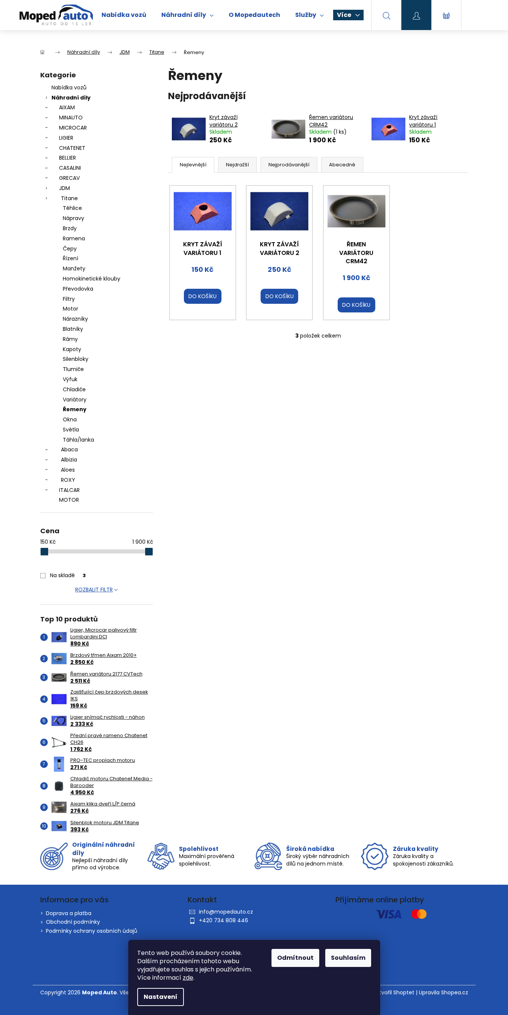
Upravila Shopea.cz (443, 992)
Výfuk (70, 379)
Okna (70, 419)
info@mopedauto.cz (226, 911)
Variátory (74, 399)
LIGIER (66, 138)
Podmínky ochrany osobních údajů (91, 931)
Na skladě (68, 575)
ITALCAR (69, 490)
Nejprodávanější (288, 164)
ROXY (68, 480)
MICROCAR (73, 127)
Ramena (74, 238)
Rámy (70, 339)
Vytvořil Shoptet (393, 992)
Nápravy (73, 218)
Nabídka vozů (69, 87)
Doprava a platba (68, 913)
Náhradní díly (71, 97)
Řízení (70, 258)
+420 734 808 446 (223, 920)
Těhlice (72, 208)
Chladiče (74, 389)
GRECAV (69, 178)
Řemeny (74, 409)
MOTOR (69, 500)
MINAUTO (71, 117)
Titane (69, 198)
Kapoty (72, 349)
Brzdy (70, 228)
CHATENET (72, 148)
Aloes (68, 470)
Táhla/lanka (78, 439)
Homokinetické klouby (91, 278)
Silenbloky (75, 359)
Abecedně (342, 164)
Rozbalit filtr (94, 589)
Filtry (69, 299)
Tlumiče (73, 369)
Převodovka (78, 289)
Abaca (69, 449)
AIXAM (67, 107)
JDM (64, 188)
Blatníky (73, 329)
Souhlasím (348, 957)
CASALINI (70, 168)
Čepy (70, 248)
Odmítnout (295, 957)
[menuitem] (124, 15)
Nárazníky (75, 319)
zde (188, 977)
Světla (71, 429)
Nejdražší (237, 164)
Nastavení (160, 996)
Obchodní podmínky (73, 922)
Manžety (74, 268)
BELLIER (67, 157)
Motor (70, 308)
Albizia (69, 459)
